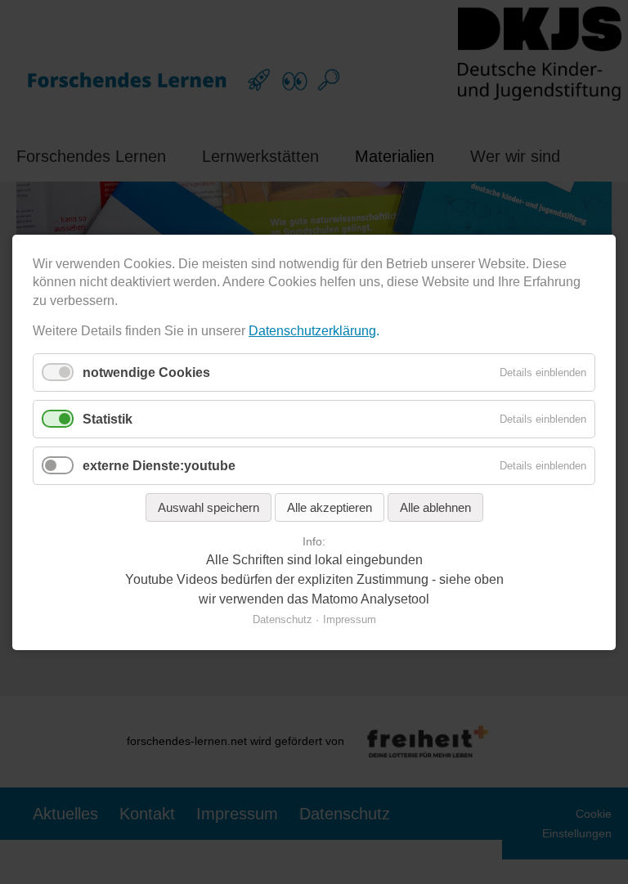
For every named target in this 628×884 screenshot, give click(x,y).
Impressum (349, 619)
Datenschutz (282, 619)
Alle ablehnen (435, 507)
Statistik (107, 418)
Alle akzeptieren (329, 507)
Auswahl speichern (208, 507)
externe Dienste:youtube (159, 466)
